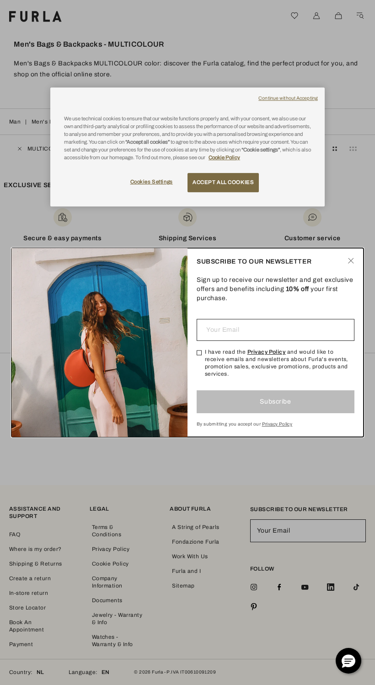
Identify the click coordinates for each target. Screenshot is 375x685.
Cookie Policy (224, 157)
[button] (348, 661)
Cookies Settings (151, 181)
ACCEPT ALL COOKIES (223, 182)
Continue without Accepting (288, 98)
